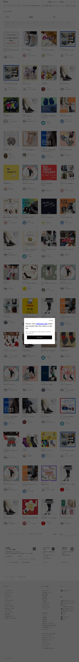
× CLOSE (50, 320)
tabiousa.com (42, 324)
